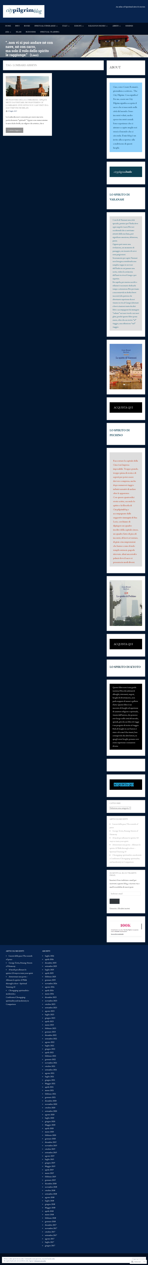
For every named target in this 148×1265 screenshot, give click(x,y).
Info (17, 26)
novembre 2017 (51, 1228)
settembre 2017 (51, 1235)
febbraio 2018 (50, 1218)
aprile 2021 (49, 1087)
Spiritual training (49, 32)
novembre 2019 (51, 1145)
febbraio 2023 (50, 1028)
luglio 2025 (49, 969)
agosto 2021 (49, 1073)
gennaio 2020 (50, 1138)
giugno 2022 (50, 1049)
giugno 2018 (50, 1204)
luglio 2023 (49, 1014)
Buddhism (31, 32)
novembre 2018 (51, 1187)
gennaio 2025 (50, 980)
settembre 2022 (51, 1038)
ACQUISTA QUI (123, 407)
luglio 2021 (49, 1076)
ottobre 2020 (50, 1107)
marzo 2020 (49, 1131)
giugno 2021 (50, 1080)
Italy (64, 26)
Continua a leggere (14, 130)
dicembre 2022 (50, 1035)
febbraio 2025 (50, 976)
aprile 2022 (49, 1052)
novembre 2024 (51, 983)
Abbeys (115, 26)
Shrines (129, 26)
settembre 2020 (51, 1111)
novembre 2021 (51, 1062)
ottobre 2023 (50, 1004)
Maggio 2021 (50, 1083)
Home (8, 26)
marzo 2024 (49, 993)
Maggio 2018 (50, 1207)
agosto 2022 (49, 1042)
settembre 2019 (51, 1152)
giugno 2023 (50, 1018)
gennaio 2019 (50, 1180)
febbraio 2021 (50, 1093)
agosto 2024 (49, 987)
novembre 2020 (51, 1104)
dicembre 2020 (50, 1100)
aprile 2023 (49, 1021)
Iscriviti (115, 901)
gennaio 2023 (50, 1031)
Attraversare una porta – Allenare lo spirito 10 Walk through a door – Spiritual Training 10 (125, 848)
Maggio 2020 (50, 1125)
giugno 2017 (50, 1245)
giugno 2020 (50, 1121)
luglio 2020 (49, 1118)
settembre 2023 (51, 1007)
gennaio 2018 (50, 1221)
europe (78, 26)
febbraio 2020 (50, 1135)
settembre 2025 (51, 966)
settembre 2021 (51, 1069)
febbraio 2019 (50, 1176)
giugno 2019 (50, 1162)
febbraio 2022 (50, 1056)
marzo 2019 (49, 1173)
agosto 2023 (49, 1011)
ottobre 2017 (50, 1231)
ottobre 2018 (50, 1190)
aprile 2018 (49, 1211)
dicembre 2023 (50, 997)
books (27, 26)
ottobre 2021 (50, 1066)
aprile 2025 (49, 973)
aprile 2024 (49, 990)
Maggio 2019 (50, 1166)
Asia (7, 32)
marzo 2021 (49, 1090)
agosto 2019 (49, 1156)
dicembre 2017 (50, 1225)
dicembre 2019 (50, 1142)
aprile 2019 (49, 1169)
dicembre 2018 (50, 1183)
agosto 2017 (49, 1238)
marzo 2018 (49, 1214)
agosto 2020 (49, 1114)
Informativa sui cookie (40, 1261)
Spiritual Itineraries (45, 26)
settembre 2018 (51, 1194)
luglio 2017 (49, 1242)
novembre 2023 (51, 1000)
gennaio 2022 (50, 1059)
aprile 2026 (49, 959)
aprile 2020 (49, 1128)
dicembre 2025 (50, 963)
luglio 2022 (49, 1045)
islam (18, 32)
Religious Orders (96, 26)
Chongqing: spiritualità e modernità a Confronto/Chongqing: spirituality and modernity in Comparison (125, 858)
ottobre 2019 (50, 1149)
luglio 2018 (49, 1200)
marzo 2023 (49, 1025)
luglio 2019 (49, 1159)
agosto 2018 (49, 1197)
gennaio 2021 (50, 1097)
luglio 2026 (49, 956)
